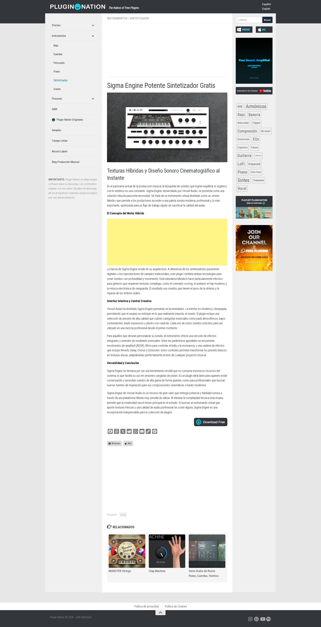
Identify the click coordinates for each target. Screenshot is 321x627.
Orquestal (254, 164)
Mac (130, 443)
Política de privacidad (146, 606)
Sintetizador (139, 18)
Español (266, 4)
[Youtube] (262, 619)
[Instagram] (250, 619)
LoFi (241, 164)
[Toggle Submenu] (93, 25)
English (266, 8)
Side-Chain (256, 172)
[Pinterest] (256, 619)
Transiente (258, 180)
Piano (242, 172)
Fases (254, 147)
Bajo (241, 114)
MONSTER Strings (120, 571)
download (210, 422)
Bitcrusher (243, 122)
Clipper (256, 122)
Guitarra (244, 155)
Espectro (243, 147)
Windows (116, 443)
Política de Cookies (176, 606)
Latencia (258, 156)
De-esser (266, 131)
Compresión (247, 131)
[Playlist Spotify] (268, 619)
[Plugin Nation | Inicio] (77, 7)
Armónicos (256, 106)
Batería (254, 114)
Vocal (242, 188)
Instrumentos (117, 18)
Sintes (123, 514)
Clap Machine (157, 571)
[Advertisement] (167, 51)
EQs (256, 139)
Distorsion (243, 139)
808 (240, 106)
